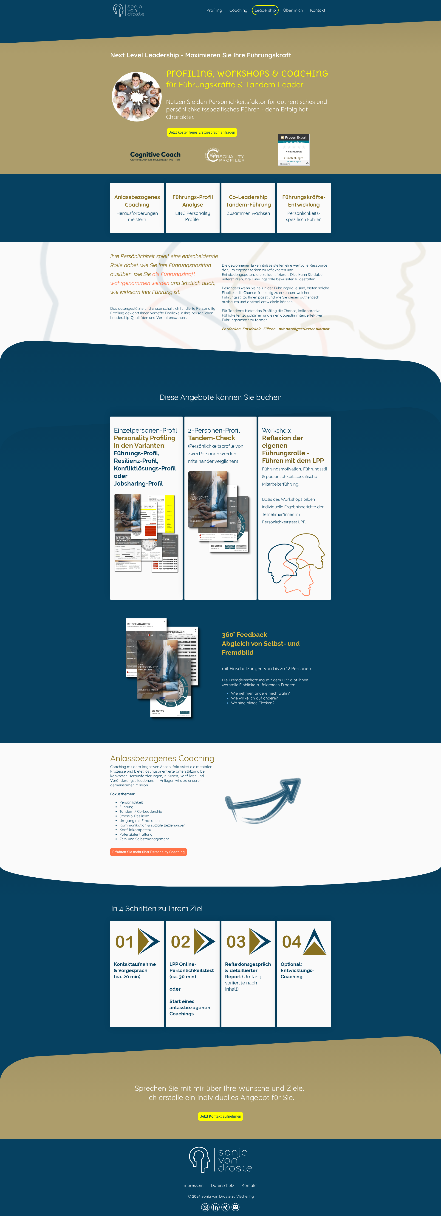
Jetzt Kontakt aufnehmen (220, 1116)
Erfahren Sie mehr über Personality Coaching (148, 852)
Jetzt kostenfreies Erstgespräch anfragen (202, 132)
